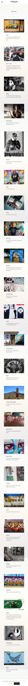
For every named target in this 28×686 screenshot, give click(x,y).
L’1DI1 (8, 483)
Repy (7, 93)
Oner (7, 612)
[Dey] (14, 177)
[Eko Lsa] (14, 228)
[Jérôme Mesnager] (14, 392)
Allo (7, 375)
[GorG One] (14, 446)
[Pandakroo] (14, 633)
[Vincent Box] (14, 284)
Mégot (8, 563)
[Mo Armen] (14, 111)
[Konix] (14, 144)
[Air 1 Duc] (14, 54)
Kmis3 (8, 535)
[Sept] (14, 658)
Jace (7, 509)
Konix (7, 159)
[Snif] (14, 25)
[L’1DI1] (14, 473)
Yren (7, 212)
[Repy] (14, 84)
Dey (7, 186)
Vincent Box (9, 294)
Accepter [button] (17, 683)
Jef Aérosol (9, 348)
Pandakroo (9, 642)
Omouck (8, 590)
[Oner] (14, 604)
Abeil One (9, 429)
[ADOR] (14, 256)
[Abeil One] (14, 419)
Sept (7, 667)
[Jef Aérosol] (14, 339)
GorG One (9, 456)
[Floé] (14, 311)
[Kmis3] (14, 526)
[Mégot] (14, 554)
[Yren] (14, 203)
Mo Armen (9, 120)
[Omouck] (14, 580)
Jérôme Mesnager (11, 402)
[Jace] (14, 500)
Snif (7, 35)
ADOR (8, 265)
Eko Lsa (8, 238)
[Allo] (14, 366)
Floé (7, 321)
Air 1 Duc (8, 63)
